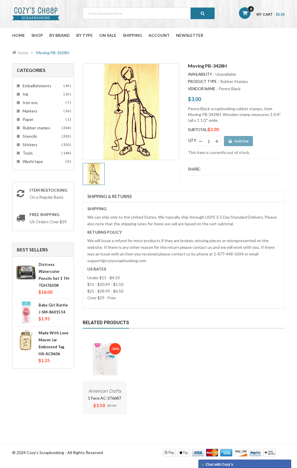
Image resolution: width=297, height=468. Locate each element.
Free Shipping (44, 214)
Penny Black (230, 88)
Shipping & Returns (109, 196)
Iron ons (46, 102)
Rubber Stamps (234, 81)
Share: (194, 169)
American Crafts (104, 391)
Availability (200, 74)
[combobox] (149, 13)
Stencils (46, 136)
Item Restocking (48, 190)
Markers (46, 110)
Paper (46, 119)
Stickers (46, 144)
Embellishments (46, 85)
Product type (202, 81)
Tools (46, 152)
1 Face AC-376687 (104, 398)
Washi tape (46, 161)
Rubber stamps (46, 127)
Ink (46, 94)
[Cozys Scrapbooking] (219, 451)
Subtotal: (198, 129)
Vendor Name (201, 88)
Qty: (192, 140)
